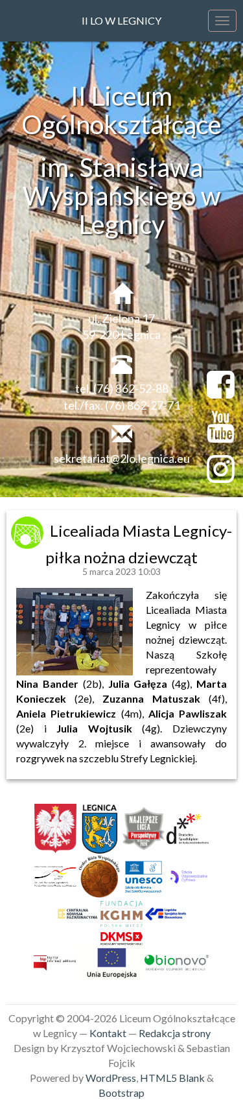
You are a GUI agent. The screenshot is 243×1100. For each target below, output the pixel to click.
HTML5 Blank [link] (172, 1077)
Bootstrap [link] (121, 1092)
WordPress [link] (111, 1077)
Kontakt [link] (107, 1033)
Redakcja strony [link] (175, 1033)
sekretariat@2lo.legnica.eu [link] (122, 458)
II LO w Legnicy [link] (121, 20)
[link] (29, 530)
